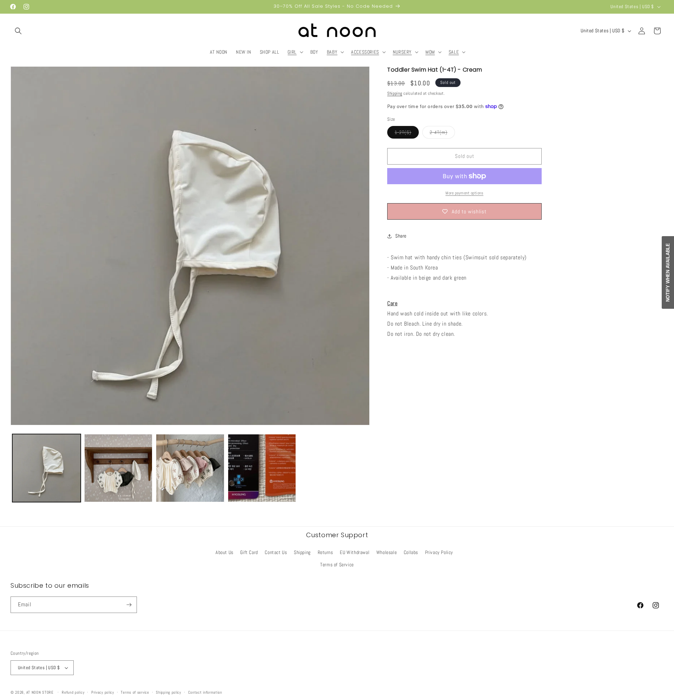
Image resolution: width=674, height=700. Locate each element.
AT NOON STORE (40, 692)
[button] (18, 31)
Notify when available (667, 272)
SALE (454, 52)
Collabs (411, 552)
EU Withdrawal (354, 552)
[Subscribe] (129, 604)
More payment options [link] (464, 193)
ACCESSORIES (365, 52)
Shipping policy (168, 692)
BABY (332, 52)
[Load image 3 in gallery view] (190, 468)
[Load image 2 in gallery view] (118, 468)
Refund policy (73, 692)
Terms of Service (337, 564)
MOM (430, 52)
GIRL (292, 52)
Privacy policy (102, 692)
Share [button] (401, 236)
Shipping (394, 93)
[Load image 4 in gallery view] (262, 468)
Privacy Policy (439, 552)
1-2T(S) (407, 134)
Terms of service (135, 692)
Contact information (205, 692)
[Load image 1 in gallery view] (46, 468)
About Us (224, 552)
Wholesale (386, 552)
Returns (325, 552)
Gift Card (249, 552)
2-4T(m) (442, 134)
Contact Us (276, 552)
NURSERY (402, 52)
